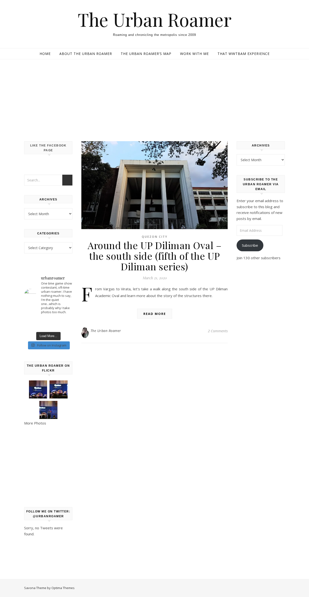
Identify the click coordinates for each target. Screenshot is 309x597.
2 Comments (218, 330)
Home (45, 53)
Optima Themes (63, 588)
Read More (154, 314)
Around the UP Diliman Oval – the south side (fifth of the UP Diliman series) (154, 256)
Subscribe (250, 245)
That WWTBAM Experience (244, 53)
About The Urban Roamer (85, 53)
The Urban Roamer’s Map (146, 53)
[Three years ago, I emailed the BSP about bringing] (65, 324)
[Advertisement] (154, 95)
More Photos (35, 423)
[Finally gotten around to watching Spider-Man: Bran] (31, 324)
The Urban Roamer (155, 19)
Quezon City (155, 237)
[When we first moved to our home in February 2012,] (48, 324)
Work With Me (194, 53)
